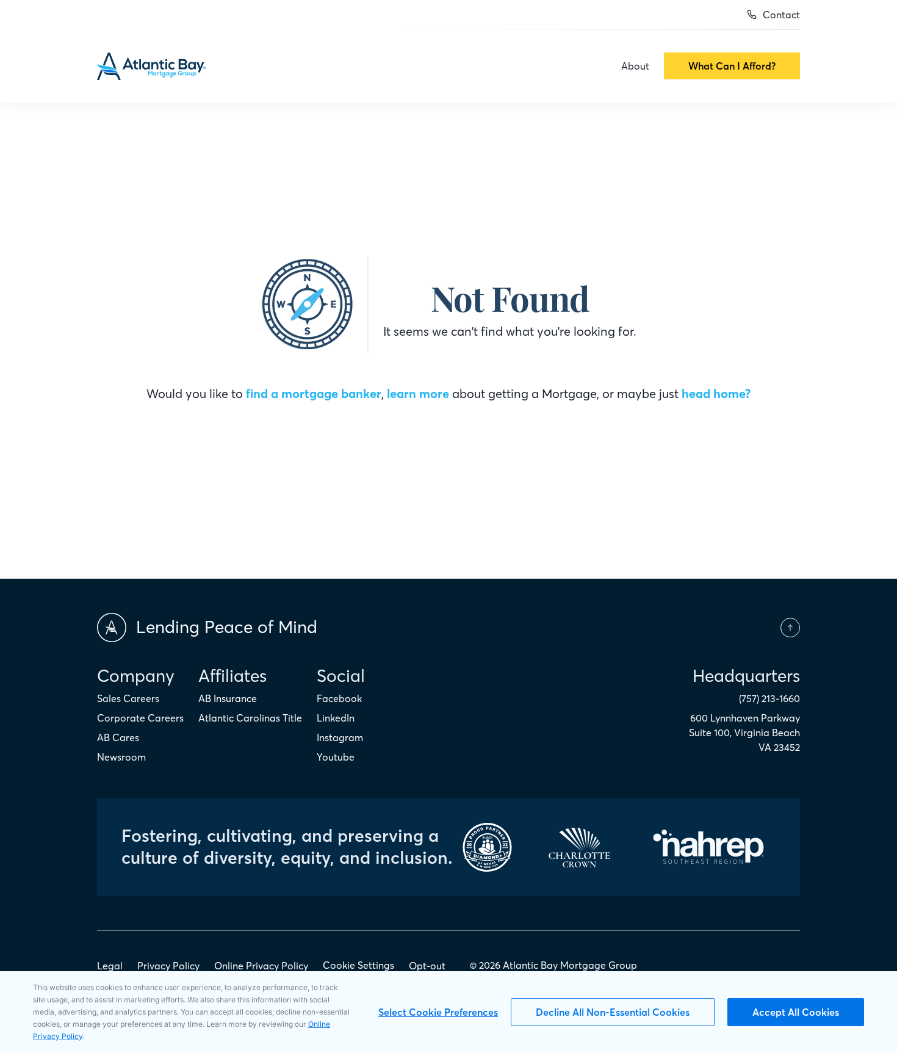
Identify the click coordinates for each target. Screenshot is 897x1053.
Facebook (339, 698)
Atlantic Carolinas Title (250, 718)
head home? (716, 393)
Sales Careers (128, 698)
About (635, 66)
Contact (781, 15)
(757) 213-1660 (769, 698)
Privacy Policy (168, 966)
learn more (418, 393)
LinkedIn (336, 718)
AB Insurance (227, 698)
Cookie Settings (358, 965)
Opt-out (427, 966)
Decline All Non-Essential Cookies (613, 1012)
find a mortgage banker (313, 393)
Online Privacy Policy (261, 966)
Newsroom (121, 757)
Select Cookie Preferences (438, 1012)
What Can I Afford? (732, 66)
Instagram (340, 737)
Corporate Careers (140, 718)
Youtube (336, 757)
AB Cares (118, 737)
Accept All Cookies (795, 1012)
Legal (110, 966)
